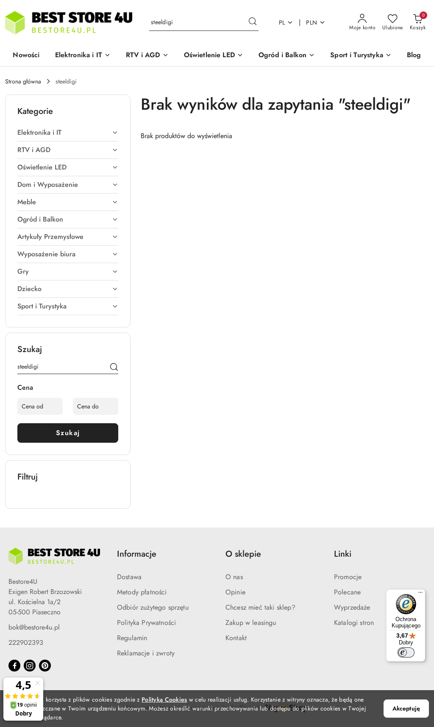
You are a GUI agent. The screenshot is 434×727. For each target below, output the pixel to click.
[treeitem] (67, 132)
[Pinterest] (45, 666)
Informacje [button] (136, 554)
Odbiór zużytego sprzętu (153, 607)
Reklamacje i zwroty (146, 653)
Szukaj (68, 433)
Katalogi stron (354, 622)
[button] (83, 56)
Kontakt (236, 638)
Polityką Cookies (164, 699)
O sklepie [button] (243, 554)
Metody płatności (142, 592)
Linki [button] (342, 554)
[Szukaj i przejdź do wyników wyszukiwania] (253, 22)
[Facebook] (14, 666)
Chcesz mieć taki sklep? (260, 607)
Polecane (347, 592)
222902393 (25, 642)
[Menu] (420, 594)
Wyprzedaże (352, 607)
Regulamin (132, 638)
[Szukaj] (114, 368)
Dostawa (129, 577)
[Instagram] (30, 666)
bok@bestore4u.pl (34, 627)
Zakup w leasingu (250, 622)
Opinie (235, 592)
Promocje (348, 577)
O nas (234, 577)
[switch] (406, 652)
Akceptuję (406, 708)
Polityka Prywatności (146, 622)
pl (282, 22)
